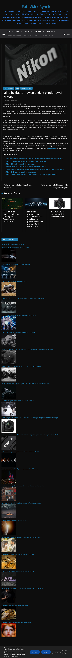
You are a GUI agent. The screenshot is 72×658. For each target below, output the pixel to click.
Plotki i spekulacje (14, 36)
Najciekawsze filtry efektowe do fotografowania (16, 622)
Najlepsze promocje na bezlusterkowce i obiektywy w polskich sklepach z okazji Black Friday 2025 (35, 219)
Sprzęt (27, 31)
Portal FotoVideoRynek (11, 100)
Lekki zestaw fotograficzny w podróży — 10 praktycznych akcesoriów (23, 486)
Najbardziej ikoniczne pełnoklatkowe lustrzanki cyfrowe (18, 332)
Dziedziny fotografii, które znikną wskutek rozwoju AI (18, 401)
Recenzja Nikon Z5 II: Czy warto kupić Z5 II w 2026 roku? (26, 166)
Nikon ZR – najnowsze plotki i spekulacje (20, 164)
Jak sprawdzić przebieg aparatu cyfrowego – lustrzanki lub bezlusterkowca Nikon (35, 169)
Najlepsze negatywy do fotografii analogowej (15, 281)
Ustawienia (57, 652)
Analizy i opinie (47, 36)
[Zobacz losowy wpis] (68, 34)
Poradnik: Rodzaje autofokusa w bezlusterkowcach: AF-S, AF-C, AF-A (22, 588)
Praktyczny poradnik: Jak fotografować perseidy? (18, 186)
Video (18, 31)
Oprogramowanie (30, 36)
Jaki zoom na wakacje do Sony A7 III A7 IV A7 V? (16, 247)
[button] (12, 31)
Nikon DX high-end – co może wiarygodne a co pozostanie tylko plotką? (31, 175)
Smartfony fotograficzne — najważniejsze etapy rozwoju (19, 315)
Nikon (17, 88)
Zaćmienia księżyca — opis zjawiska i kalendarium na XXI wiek (20, 452)
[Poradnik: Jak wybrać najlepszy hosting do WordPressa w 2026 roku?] (12, 199)
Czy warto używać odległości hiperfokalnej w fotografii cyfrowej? (21, 503)
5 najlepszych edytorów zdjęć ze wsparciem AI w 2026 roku (20, 469)
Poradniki (38, 31)
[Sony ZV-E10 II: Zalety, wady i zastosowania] (59, 199)
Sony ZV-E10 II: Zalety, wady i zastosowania (57, 214)
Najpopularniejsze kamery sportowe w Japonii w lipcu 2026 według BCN (23, 298)
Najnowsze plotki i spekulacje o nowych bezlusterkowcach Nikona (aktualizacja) (34, 158)
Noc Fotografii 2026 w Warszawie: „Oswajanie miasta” (18, 571)
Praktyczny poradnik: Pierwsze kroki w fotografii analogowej (54, 186)
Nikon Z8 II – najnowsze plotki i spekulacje (21, 172)
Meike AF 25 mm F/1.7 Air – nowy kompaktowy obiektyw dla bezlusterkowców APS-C (27, 349)
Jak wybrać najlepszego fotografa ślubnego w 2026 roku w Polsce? (22, 537)
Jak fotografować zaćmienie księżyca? (13, 244)
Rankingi (50, 31)
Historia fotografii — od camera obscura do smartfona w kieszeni (21, 366)
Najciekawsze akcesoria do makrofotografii (15, 605)
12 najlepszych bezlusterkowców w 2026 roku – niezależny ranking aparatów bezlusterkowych (30, 418)
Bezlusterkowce (8, 88)
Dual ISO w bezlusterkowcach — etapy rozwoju (16, 264)
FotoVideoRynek (36, 6)
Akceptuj (34, 652)
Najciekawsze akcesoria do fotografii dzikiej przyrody (18, 554)
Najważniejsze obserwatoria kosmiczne (14, 520)
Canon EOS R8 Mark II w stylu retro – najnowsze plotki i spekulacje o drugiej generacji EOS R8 (30, 435)
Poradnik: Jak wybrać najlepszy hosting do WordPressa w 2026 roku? (11, 217)
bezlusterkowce (52, 148)
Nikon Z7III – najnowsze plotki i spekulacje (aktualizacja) (26, 161)
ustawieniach (15, 656)
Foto (9, 31)
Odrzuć (46, 652)
